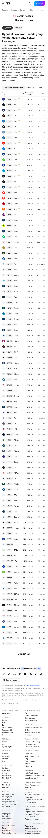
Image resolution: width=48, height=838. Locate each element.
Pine (3, 735)
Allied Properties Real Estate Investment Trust (16, 484)
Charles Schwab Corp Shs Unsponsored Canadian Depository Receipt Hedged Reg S (15, 171)
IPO (3, 761)
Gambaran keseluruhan (33, 727)
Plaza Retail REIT (16, 605)
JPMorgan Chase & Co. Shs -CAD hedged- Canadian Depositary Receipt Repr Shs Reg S (15, 105)
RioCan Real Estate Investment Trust (16, 346)
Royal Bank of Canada (16, 138)
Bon (3, 725)
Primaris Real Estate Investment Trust (17, 429)
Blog (26, 759)
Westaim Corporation (16, 588)
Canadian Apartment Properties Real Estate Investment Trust (17, 363)
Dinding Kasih (7, 797)
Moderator (6, 807)
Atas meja (5, 787)
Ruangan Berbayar (9, 833)
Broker (27, 730)
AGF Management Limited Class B (16, 473)
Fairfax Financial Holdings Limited (16, 264)
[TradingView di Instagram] (19, 674)
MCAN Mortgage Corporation (16, 533)
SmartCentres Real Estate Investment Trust (17, 385)
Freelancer (6, 830)
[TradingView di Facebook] (9, 674)
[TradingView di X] (3, 674)
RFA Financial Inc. (16, 495)
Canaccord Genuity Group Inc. (16, 462)
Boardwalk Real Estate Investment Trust (16, 401)
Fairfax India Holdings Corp (16, 418)
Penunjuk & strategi (9, 825)
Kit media (28, 766)
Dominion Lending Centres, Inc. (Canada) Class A (16, 566)
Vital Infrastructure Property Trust (17, 478)
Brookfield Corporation (16, 220)
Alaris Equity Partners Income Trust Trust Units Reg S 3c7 (16, 506)
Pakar (4, 828)
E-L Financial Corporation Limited (16, 352)
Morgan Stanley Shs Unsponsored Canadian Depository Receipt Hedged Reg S (15, 127)
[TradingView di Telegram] (30, 674)
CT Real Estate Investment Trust (17, 390)
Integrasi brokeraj (31, 828)
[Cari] (29, 3)
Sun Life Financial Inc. (16, 253)
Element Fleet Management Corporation (16, 308)
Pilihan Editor (7, 818)
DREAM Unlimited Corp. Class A (16, 550)
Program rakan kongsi (33, 831)
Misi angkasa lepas (32, 756)
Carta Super (6, 713)
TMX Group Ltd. (16, 297)
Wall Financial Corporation (16, 583)
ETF (3, 722)
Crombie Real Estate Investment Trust (17, 407)
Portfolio (5, 768)
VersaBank (16, 539)
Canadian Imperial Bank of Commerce (16, 204)
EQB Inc (16, 368)
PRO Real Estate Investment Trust (17, 638)
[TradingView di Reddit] (41, 674)
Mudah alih (6, 785)
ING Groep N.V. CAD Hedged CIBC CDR (15, 209)
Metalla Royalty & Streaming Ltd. (16, 467)
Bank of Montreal (16, 193)
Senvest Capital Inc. (16, 517)
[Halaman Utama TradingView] (8, 3)
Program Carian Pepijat (33, 800)
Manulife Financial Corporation (16, 237)
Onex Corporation (16, 319)
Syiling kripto (7, 727)
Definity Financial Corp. (16, 313)
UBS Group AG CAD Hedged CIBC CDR (15, 187)
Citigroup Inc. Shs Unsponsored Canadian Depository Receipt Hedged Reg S (15, 154)
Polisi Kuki (28, 792)
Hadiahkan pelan (31, 720)
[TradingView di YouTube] (14, 674)
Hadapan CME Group (32, 742)
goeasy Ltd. (16, 572)
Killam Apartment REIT (17, 434)
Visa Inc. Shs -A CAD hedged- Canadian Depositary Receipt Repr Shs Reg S (15, 110)
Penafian (28, 787)
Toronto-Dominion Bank (16, 160)
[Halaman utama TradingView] (11, 668)
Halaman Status (30, 802)
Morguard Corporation (16, 489)
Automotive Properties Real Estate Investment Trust (17, 577)
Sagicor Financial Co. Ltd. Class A (16, 500)
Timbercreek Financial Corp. (16, 643)
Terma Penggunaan (32, 785)
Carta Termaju (30, 816)
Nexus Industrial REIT (17, 610)
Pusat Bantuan (30, 761)
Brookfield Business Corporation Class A (16, 330)
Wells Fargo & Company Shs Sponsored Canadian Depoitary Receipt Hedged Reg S (15, 143)
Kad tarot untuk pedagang (34, 775)
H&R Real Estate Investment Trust (16, 412)
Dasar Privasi (29, 790)
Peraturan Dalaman (9, 804)
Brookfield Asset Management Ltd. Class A (16, 231)
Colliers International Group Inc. (16, 335)
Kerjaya (27, 764)
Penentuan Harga (31, 715)
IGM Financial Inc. (16, 281)
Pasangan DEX (7, 732)
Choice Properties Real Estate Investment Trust (17, 302)
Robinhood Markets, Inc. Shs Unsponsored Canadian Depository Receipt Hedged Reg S (15, 226)
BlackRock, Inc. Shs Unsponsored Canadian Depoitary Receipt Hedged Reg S (15, 176)
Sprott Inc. (16, 379)
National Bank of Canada (16, 242)
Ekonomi (5, 754)
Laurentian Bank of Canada (16, 445)
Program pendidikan (32, 833)
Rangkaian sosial (8, 794)
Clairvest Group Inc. (16, 511)
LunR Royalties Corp (16, 423)
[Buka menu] (3, 3)
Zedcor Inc (16, 632)
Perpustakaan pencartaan (34, 812)
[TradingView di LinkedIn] (25, 674)
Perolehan (5, 756)
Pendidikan (6, 816)
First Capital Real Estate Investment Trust (16, 374)
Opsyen (5, 773)
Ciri (26, 713)
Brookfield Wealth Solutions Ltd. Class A (16, 286)
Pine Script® (6, 778)
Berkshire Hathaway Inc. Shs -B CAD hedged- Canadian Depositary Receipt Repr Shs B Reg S (15, 99)
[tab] (7, 28)
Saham (4, 720)
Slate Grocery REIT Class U (16, 522)
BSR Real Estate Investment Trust (16, 594)
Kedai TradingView (31, 773)
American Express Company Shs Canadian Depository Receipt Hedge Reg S (15, 149)
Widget (27, 809)
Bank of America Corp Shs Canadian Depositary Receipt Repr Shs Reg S (15, 121)
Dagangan (6, 814)
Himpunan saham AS (32, 747)
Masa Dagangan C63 (32, 778)
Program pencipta (8, 802)
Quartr (35, 700)
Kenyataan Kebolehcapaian (35, 795)
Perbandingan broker (32, 732)
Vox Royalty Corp (16, 616)
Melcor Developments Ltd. (16, 627)
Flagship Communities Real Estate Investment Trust (16, 555)
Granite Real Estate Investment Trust (17, 357)
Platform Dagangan (32, 819)
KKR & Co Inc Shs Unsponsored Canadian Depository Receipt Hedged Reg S (15, 215)
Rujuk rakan (6, 799)
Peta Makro (6, 775)
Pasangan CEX (7, 730)
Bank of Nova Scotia (16, 198)
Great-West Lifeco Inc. (16, 248)
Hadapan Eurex (30, 744)
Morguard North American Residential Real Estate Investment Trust (17, 544)
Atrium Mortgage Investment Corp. (16, 621)
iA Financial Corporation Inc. (16, 291)
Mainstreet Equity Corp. (16, 456)
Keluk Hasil (6, 770)
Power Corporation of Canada (16, 259)
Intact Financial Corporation (16, 275)
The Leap (28, 735)
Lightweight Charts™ (32, 814)
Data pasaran (30, 718)
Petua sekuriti (30, 797)
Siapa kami (29, 754)
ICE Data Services (33, 685)
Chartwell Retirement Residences (17, 341)
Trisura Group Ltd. (16, 440)
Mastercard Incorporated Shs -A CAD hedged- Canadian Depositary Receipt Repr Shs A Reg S (15, 116)
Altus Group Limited (16, 451)
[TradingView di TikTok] (36, 674)
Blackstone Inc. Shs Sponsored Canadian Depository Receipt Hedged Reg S (15, 182)
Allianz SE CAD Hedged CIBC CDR (15, 165)
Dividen (5, 759)
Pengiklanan (29, 826)
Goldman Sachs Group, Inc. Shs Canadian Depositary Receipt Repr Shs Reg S (15, 132)
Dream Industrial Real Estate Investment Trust (16, 396)
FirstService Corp (16, 324)
